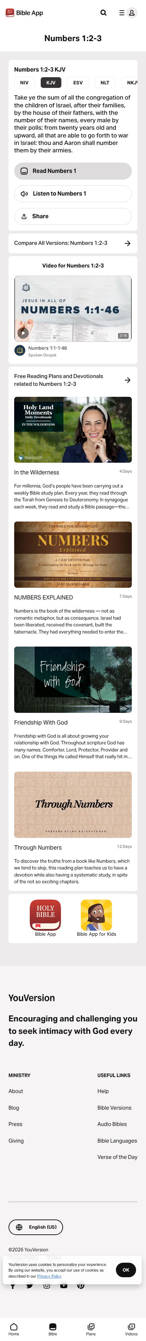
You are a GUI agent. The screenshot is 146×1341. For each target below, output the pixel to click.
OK (126, 1270)
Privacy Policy (49, 1276)
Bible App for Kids (96, 934)
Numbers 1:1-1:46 (53, 348)
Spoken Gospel (42, 355)
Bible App (45, 934)
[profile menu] (126, 13)
